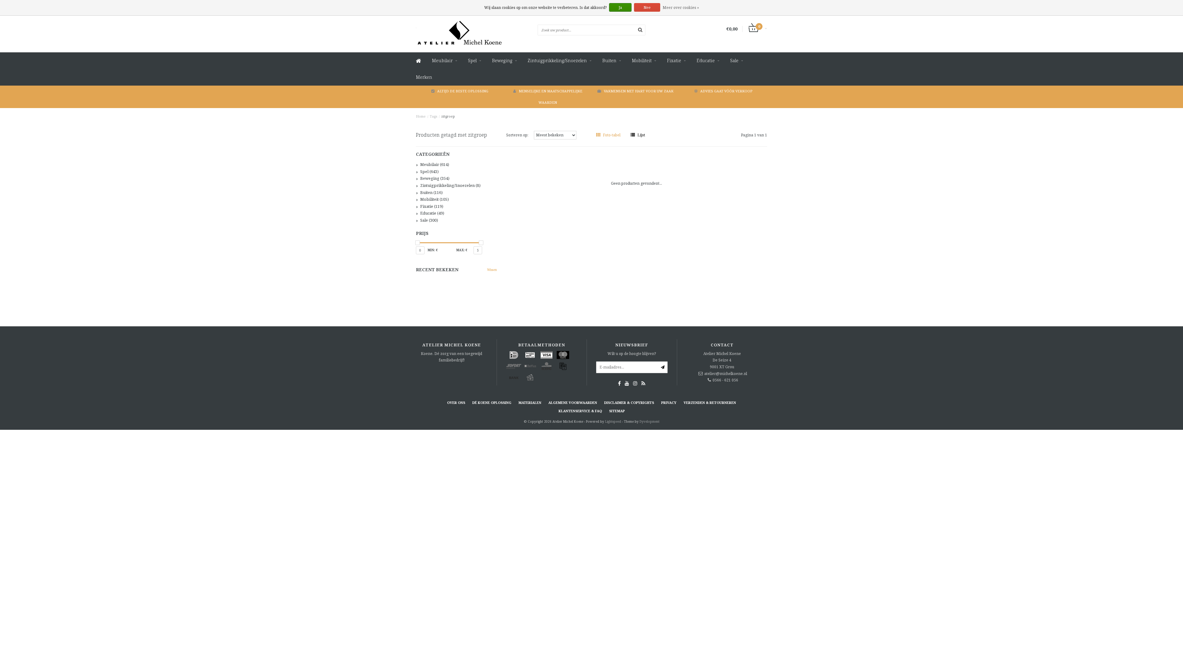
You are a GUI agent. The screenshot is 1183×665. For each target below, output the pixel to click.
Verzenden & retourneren (710, 402)
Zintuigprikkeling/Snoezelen (557, 60)
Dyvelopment (650, 421)
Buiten (609, 60)
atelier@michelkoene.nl (725, 373)
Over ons (456, 402)
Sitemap (617, 411)
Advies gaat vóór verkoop (726, 91)
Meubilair (442, 60)
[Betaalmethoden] (514, 355)
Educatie (706, 60)
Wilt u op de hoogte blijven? (632, 353)
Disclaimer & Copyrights (629, 402)
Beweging (502, 60)
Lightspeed (613, 421)
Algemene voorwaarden (572, 402)
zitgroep (448, 116)
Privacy (669, 402)
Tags (433, 116)
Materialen (529, 402)
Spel (472, 60)
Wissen (492, 270)
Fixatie (674, 60)
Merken (424, 77)
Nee (647, 7)
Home (421, 116)
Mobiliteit (642, 60)
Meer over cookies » (681, 7)
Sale (734, 60)
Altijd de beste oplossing (462, 91)
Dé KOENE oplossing (491, 402)
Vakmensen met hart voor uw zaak (638, 91)
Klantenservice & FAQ (580, 411)
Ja (620, 7)
